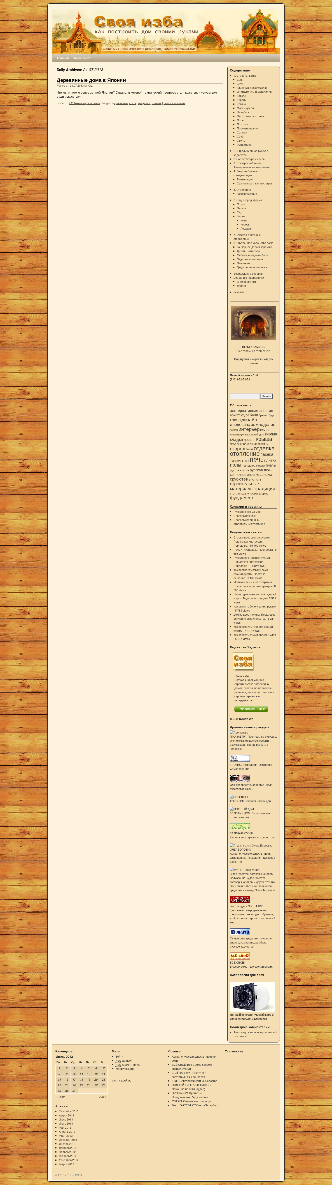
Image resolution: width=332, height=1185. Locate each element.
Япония (156, 103)
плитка (270, 460)
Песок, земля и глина (250, 116)
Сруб (240, 136)
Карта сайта (81, 58)
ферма (263, 493)
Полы (240, 120)
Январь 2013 (67, 1144)
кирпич (271, 434)
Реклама (239, 292)
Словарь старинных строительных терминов (249, 522)
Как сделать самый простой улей (255, 635)
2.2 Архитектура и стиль (84, 103)
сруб (234, 479)
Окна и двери (245, 108)
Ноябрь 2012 (67, 1152)
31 (74, 1091)
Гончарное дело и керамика (255, 247)
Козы (244, 220)
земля (234, 430)
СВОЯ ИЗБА (74, 1175)
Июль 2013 (66, 1119)
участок (252, 493)
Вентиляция (245, 179)
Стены (241, 140)
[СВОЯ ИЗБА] (166, 31)
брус (272, 415)
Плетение (243, 263)
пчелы (271, 465)
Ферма (241, 216)
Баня (240, 79)
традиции (144, 103)
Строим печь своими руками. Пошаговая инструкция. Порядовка (252, 541)
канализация (237, 434)
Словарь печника (245, 516)
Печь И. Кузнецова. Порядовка (253, 549)
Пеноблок (243, 112)
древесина (240, 424)
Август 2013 (66, 1115)
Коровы (245, 224)
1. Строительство (245, 75)
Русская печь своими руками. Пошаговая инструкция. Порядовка (252, 562)
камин (264, 429)
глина (235, 419)
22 (59, 1085)
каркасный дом (254, 434)
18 (81, 1079)
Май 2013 (65, 1127)
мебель (234, 444)
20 (96, 1079)
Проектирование (248, 128)
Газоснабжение (247, 194)
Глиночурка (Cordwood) (252, 88)
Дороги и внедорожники (249, 277)
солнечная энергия (244, 474)
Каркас (241, 96)
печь (257, 458)
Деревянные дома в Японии (91, 79)
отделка (264, 448)
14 (103, 1074)
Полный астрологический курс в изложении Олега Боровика (252, 1016)
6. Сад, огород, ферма (248, 200)
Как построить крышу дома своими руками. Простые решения (251, 574)
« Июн (60, 1097)
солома (266, 474)
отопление (245, 453)
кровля (249, 439)
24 (74, 1085)
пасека (266, 454)
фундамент (242, 497)
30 (66, 1091)
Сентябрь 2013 (69, 1111)
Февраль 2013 (68, 1139)
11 (81, 1074)
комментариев (127, 1064)
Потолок (242, 124)
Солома (242, 132)
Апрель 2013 (67, 1131)
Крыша (241, 104)
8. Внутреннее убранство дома (253, 243)
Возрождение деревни (248, 273)
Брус (240, 83)
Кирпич (241, 100)
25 (81, 1085)
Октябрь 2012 (68, 1156)
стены (245, 479)
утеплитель (238, 493)
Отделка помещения (250, 259)
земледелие (263, 424)
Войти (119, 1056)
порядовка (248, 465)
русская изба (239, 470)
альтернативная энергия (251, 410)
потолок (260, 465)
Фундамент (244, 144)
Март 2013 (66, 1135)
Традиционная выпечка (252, 267)
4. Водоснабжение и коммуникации (247, 173)
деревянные (120, 103)
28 (103, 1085)
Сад (239, 212)
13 (96, 1074)
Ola (90, 85)
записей (123, 1060)
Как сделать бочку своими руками (255, 606)
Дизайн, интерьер (248, 251)
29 (59, 1091)
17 (74, 1079)
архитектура (239, 414)
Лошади (246, 228)
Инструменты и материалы (254, 92)
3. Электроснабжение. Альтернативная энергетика (252, 165)
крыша (264, 438)
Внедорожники (246, 281)
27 (96, 1085)
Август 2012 (66, 1164)
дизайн (249, 419)
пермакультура (239, 460)
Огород (241, 204)
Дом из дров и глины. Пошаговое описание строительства (255, 616)
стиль (132, 103)
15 (59, 1079)
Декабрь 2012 (68, 1148)
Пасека (241, 208)
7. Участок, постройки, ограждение (248, 237)
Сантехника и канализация (254, 183)
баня (254, 414)
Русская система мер (247, 511)
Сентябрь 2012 (69, 1160)
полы (235, 464)
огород (237, 448)
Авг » (103, 1097)
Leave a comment (174, 103)
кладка (236, 439)
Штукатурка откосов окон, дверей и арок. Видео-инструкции (255, 596)
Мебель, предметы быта (253, 255)
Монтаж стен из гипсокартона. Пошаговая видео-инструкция (253, 584)
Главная (63, 58)
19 (88, 1079)
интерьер (249, 428)
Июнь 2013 (66, 1123)
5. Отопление (242, 189)
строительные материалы (244, 486)
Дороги (241, 286)
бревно (263, 415)
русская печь (260, 469)
